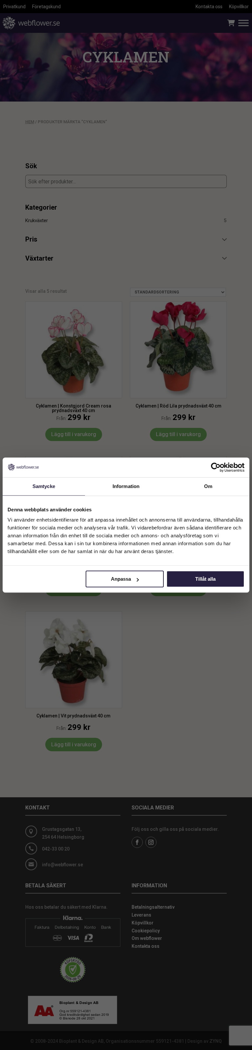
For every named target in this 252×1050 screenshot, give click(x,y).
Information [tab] (126, 486)
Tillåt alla (205, 579)
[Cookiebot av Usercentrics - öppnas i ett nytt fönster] (215, 467)
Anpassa (121, 579)
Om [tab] (208, 486)
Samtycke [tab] (43, 486)
